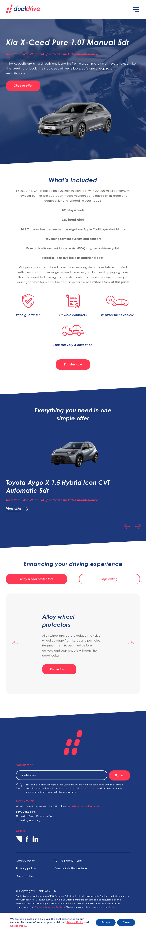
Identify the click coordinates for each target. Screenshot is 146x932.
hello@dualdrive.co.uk (85, 806)
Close (126, 922)
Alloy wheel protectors (36, 579)
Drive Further (25, 876)
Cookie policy (26, 860)
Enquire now (73, 364)
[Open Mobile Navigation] (136, 9)
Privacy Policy (75, 922)
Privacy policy (26, 868)
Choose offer (23, 85)
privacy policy (66, 788)
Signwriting (109, 579)
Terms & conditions (68, 860)
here (112, 907)
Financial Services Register (49, 907)
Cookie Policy (18, 926)
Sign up (119, 775)
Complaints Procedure (70, 868)
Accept (106, 922)
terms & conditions (89, 788)
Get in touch (59, 669)
